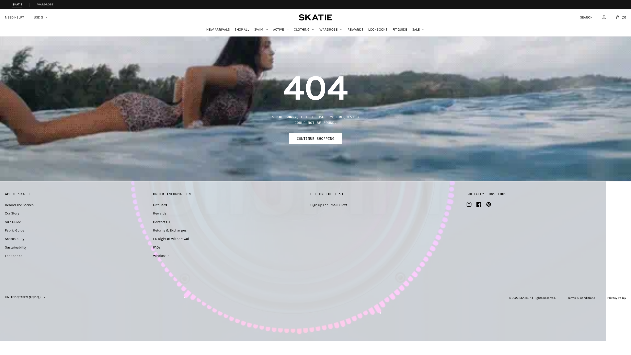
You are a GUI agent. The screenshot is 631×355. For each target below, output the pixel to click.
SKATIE (523, 298)
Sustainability (16, 247)
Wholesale (161, 256)
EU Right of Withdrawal (171, 239)
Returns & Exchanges (170, 230)
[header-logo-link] (315, 17)
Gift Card (160, 205)
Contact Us (161, 222)
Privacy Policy (616, 298)
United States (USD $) (23, 297)
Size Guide (13, 222)
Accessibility (14, 239)
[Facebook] (478, 204)
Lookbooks (377, 30)
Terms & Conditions (581, 298)
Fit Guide (399, 30)
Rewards (355, 30)
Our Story (12, 213)
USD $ (38, 17)
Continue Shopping (315, 139)
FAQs (156, 247)
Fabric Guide (14, 230)
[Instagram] (469, 204)
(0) (624, 17)
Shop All (242, 30)
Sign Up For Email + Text (328, 205)
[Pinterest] (488, 204)
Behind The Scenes (19, 205)
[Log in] (604, 17)
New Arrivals (218, 30)
